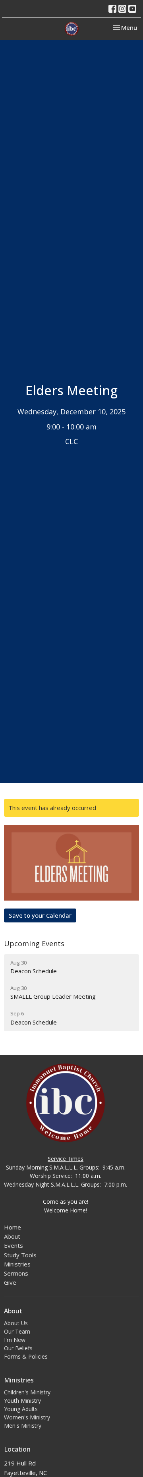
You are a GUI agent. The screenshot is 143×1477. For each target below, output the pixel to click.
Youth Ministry (22, 1400)
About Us (16, 1323)
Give (10, 1282)
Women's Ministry (27, 1417)
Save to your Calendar (40, 915)
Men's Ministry (22, 1425)
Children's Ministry (27, 1392)
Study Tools (20, 1255)
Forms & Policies (26, 1356)
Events (13, 1245)
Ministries (17, 1264)
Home (12, 1227)
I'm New (14, 1340)
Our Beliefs (18, 1348)
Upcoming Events (34, 943)
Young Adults (21, 1409)
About (12, 1236)
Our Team (17, 1331)
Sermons (16, 1273)
